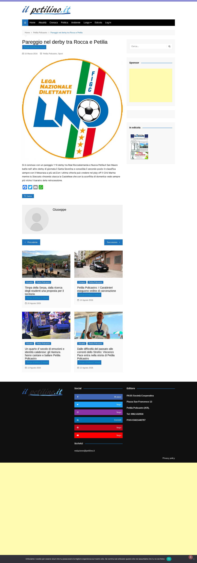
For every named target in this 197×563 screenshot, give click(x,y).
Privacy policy (169, 458)
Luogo (87, 22)
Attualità (42, 22)
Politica (64, 22)
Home (32, 22)
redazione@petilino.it (84, 451)
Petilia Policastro (50, 54)
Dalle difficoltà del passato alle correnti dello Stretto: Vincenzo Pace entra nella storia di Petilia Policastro (96, 353)
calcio (29, 196)
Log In (108, 22)
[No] (193, 559)
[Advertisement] (150, 85)
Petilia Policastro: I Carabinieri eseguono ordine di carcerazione (96, 289)
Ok (169, 559)
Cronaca (54, 22)
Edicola (98, 22)
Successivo (112, 242)
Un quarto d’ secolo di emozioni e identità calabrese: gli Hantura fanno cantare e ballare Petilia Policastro (44, 353)
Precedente (32, 242)
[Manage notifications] (191, 557)
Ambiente (75, 22)
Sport (60, 54)
